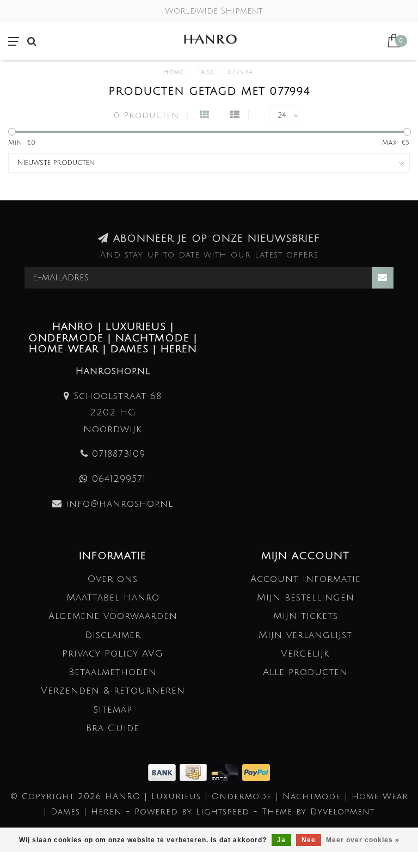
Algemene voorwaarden (112, 616)
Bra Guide (112, 728)
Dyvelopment (342, 811)
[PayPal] (256, 772)
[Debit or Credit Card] (226, 772)
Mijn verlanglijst (305, 635)
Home (173, 72)
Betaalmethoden (113, 672)
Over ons (113, 579)
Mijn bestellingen (305, 597)
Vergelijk (305, 653)
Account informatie (305, 579)
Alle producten (305, 672)
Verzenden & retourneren (113, 690)
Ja (281, 840)
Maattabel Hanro (112, 597)
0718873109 (118, 454)
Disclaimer (113, 635)
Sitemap (112, 709)
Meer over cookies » (362, 840)
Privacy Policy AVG (112, 653)
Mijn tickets (305, 616)
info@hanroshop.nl (119, 504)
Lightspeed (222, 811)
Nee (309, 840)
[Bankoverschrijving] (164, 772)
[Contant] (195, 772)
